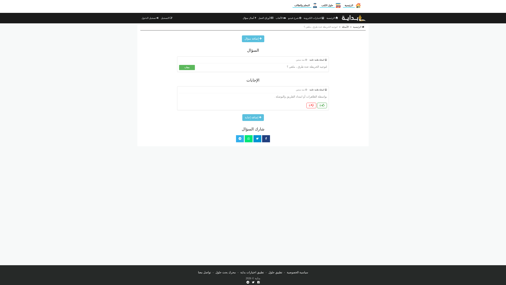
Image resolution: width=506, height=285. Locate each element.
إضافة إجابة (252, 117)
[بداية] (354, 18)
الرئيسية (349, 5)
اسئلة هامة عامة (317, 60)
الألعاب (279, 18)
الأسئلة (345, 27)
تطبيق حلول (275, 272)
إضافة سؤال (252, 38)
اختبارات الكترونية (313, 18)
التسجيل (165, 18)
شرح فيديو (293, 18)
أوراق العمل (264, 18)
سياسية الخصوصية (297, 272)
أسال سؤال (249, 18)
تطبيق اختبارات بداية (252, 272)
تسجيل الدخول (149, 18)
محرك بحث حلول (225, 272)
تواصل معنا (204, 272)
